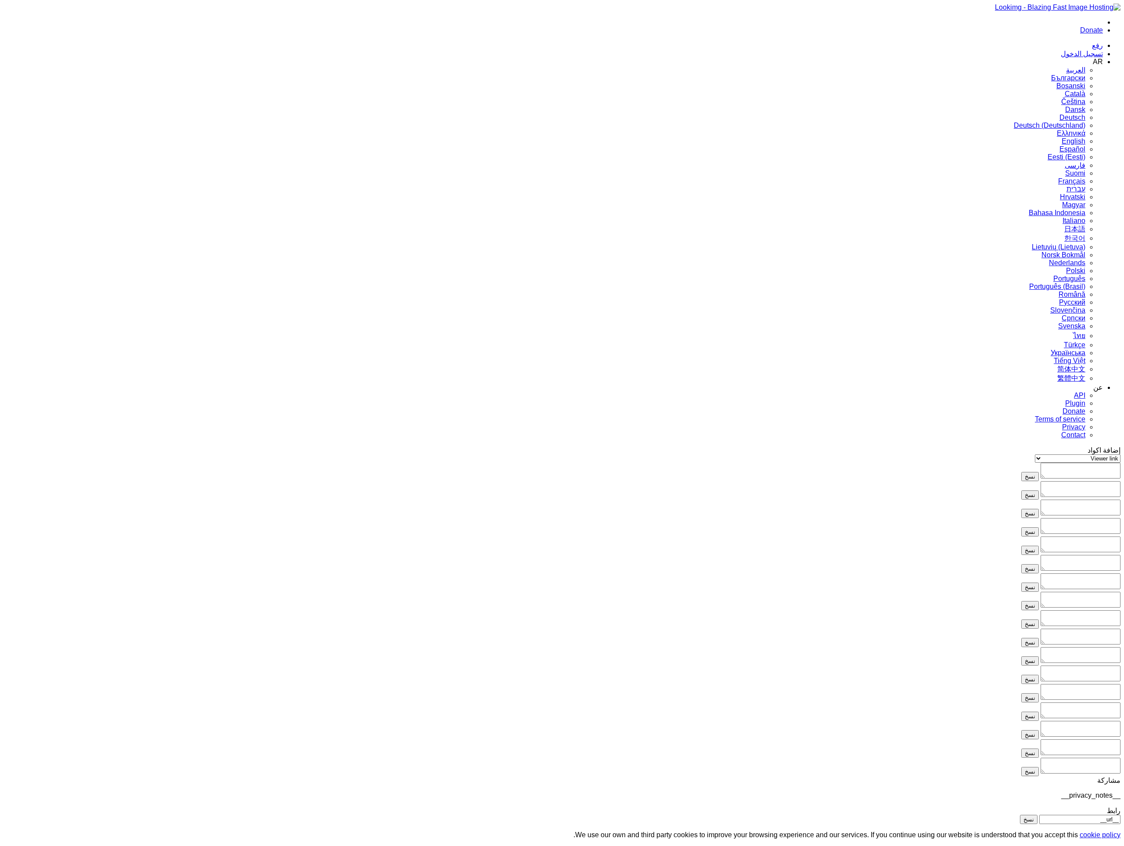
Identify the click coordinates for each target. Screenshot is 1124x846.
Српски (1073, 318)
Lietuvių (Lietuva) (1058, 247)
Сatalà (1075, 93)
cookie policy (1100, 835)
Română (1072, 294)
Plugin (1075, 403)
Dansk (1075, 109)
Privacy (1073, 427)
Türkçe (1074, 345)
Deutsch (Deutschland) (1049, 125)
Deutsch (1072, 117)
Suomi (1075, 173)
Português (1069, 278)
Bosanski (1070, 86)
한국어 (1074, 238)
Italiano (1074, 220)
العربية (1075, 70)
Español (1072, 149)
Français (1071, 181)
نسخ (1030, 476)
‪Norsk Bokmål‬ (1063, 255)
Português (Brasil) (1057, 286)
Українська (1068, 352)
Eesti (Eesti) (1066, 157)
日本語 (1074, 229)
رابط (1113, 810)
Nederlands (1067, 262)
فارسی (1075, 165)
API (1079, 395)
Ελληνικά (1071, 133)
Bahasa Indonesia (1057, 212)
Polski (1075, 270)
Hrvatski (1072, 197)
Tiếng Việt (1069, 360)
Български (1068, 78)
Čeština (1073, 101)
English (1073, 141)
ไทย (1079, 335)
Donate (1074, 411)
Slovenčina (1067, 310)
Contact (1073, 435)
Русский (1072, 302)
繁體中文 (1071, 378)
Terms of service (1060, 419)
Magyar (1073, 205)
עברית (1075, 189)
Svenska (1071, 326)
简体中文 (1071, 369)
